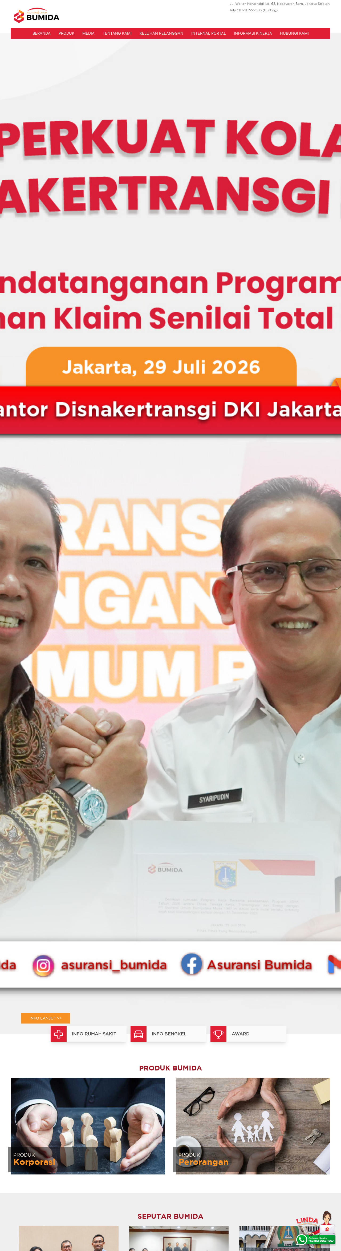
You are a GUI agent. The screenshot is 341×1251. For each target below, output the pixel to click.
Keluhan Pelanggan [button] (161, 33)
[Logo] (37, 15)
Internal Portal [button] (208, 33)
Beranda (42, 33)
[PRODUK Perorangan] (253, 1125)
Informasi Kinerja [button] (253, 33)
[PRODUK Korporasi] (88, 1125)
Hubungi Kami (294, 33)
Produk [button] (66, 33)
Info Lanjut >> (46, 1018)
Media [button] (88, 33)
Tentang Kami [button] (117, 33)
